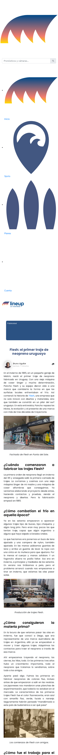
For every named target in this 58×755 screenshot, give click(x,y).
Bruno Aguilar (19, 363)
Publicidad (12, 323)
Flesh (31, 395)
